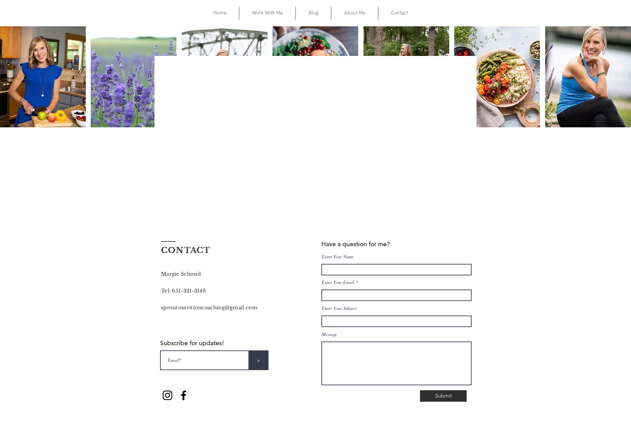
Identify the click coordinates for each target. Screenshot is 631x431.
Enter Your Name (338, 256)
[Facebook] (183, 395)
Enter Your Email (338, 282)
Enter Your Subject (339, 308)
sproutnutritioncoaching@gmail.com (209, 307)
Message (329, 334)
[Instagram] (167, 395)
